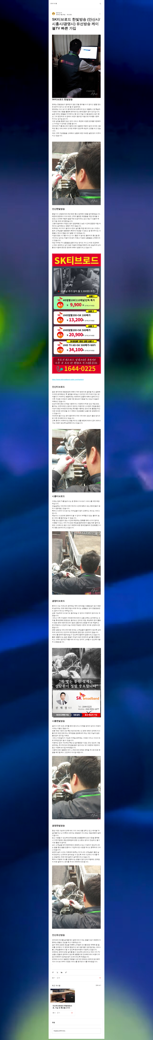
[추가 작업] (100, 14)
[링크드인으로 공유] (61, 972)
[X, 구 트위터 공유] (57, 972)
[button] (100, 3)
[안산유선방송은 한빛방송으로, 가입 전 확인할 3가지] (62, 995)
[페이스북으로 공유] (53, 972)
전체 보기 (98, 985)
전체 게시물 (53, 3)
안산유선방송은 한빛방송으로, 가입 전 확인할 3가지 (62, 1007)
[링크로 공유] (66, 972)
